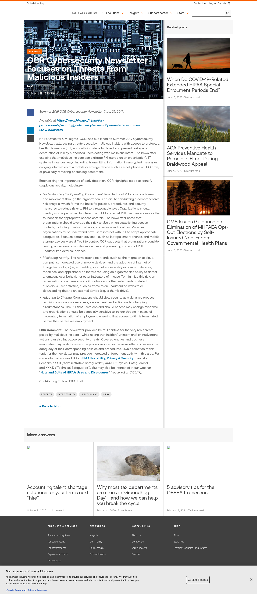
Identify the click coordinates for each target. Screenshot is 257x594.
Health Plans (89, 394)
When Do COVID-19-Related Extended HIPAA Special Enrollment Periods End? (197, 84)
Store (176, 535)
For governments (57, 548)
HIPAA (106, 394)
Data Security (67, 394)
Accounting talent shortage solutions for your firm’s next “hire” (58, 492)
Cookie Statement (16, 590)
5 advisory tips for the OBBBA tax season (191, 489)
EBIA (30, 85)
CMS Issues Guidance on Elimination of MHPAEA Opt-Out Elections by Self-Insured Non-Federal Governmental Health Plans (198, 232)
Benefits (34, 51)
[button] (113, 13)
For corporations (56, 541)
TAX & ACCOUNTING (84, 13)
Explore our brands (58, 554)
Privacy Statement (36, 590)
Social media (97, 548)
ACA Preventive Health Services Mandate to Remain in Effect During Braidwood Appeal (192, 156)
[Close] (251, 579)
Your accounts (139, 548)
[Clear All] (220, 13)
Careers (136, 554)
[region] (128, 580)
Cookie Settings (198, 579)
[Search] (227, 13)
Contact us (138, 541)
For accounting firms (59, 535)
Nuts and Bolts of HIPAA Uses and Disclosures (75, 372)
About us (136, 535)
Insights (94, 535)
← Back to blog (49, 406)
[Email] (30, 138)
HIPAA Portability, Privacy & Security (107, 358)
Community (96, 541)
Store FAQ (179, 541)
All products (54, 560)
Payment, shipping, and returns (190, 548)
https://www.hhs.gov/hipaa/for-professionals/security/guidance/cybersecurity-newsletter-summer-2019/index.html (90, 125)
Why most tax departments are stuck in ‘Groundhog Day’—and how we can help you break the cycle (127, 495)
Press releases (98, 554)
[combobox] (211, 13)
